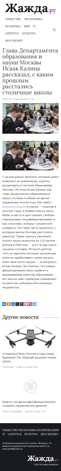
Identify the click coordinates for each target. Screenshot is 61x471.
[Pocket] (26, 304)
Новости (7, 99)
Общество (13, 19)
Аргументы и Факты (13, 207)
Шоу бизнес (14, 40)
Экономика (33, 19)
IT (34, 26)
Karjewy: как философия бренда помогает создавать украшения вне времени (29, 403)
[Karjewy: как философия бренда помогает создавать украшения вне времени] (30, 398)
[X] (17, 304)
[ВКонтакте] (4, 304)
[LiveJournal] (22, 304)
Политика (13, 26)
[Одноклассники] (8, 304)
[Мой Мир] (13, 304)
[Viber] (30, 304)
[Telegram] (35, 304)
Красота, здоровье (12, 411)
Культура (29, 33)
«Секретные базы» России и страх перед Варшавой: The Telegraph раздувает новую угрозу (29, 357)
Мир (27, 26)
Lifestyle (12, 33)
